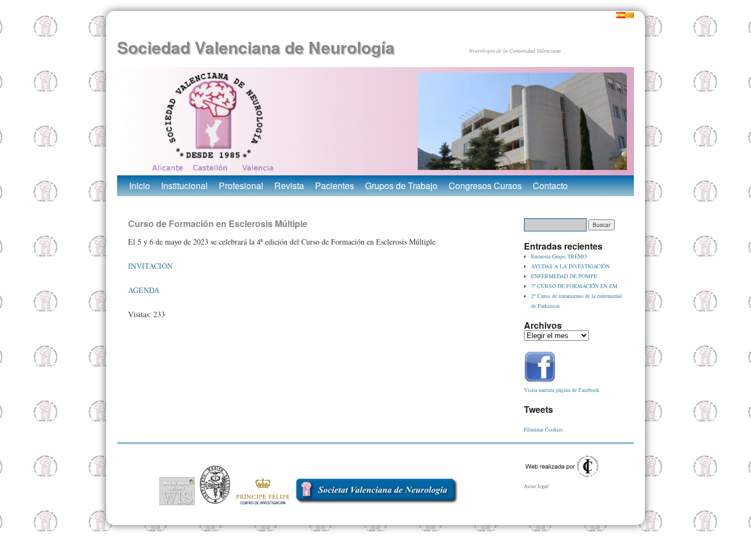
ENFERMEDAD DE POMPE (564, 276)
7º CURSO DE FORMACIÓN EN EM (574, 286)
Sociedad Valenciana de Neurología (256, 47)
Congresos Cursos (485, 185)
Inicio (139, 185)
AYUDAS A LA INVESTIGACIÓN (570, 266)
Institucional (184, 185)
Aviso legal (536, 486)
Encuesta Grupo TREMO (559, 256)
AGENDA (143, 290)
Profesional (241, 185)
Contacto (550, 185)
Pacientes (334, 185)
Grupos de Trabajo (401, 185)
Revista (289, 185)
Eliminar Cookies (543, 429)
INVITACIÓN (150, 266)
